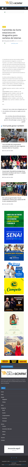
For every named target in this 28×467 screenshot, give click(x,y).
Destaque (4, 421)
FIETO (2, 405)
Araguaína (4, 399)
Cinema (4, 426)
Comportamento (6, 415)
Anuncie (3, 437)
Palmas (4, 402)
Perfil (2, 394)
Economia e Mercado (7, 429)
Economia (4, 418)
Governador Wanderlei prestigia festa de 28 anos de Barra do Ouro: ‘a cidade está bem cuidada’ (14, 172)
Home (2, 391)
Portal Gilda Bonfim (19, 40)
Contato (3, 440)
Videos (3, 434)
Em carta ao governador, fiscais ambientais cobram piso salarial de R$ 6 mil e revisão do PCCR (13, 199)
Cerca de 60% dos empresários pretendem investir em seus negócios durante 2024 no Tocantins (13, 146)
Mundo (4, 412)
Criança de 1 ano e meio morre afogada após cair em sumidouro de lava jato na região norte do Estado (15, 111)
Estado (4, 26)
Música (3, 431)
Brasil (3, 410)
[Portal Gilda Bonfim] (2, 8)
